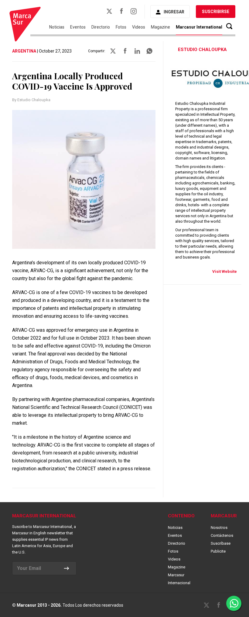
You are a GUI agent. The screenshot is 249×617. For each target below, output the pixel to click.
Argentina (24, 51)
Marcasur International (199, 27)
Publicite (218, 551)
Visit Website (224, 271)
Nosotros (219, 527)
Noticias (56, 27)
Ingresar (174, 11)
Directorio (100, 27)
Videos (138, 27)
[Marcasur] (25, 25)
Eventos (78, 27)
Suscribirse (215, 11)
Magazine (160, 27)
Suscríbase (220, 543)
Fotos (121, 27)
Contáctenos (222, 535)
